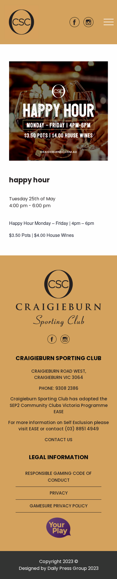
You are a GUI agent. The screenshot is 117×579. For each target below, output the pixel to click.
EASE (34, 429)
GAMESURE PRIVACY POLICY (58, 506)
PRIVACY (59, 493)
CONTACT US (58, 440)
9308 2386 (66, 388)
